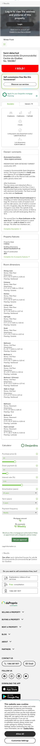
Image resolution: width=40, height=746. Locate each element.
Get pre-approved (20, 540)
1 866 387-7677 (13, 664)
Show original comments (12, 159)
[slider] (15, 462)
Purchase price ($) (9, 454)
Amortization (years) (10, 489)
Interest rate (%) (8, 477)
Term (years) (7, 499)
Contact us (7, 658)
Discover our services (20, 84)
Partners (6, 649)
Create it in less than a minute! (20, 32)
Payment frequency (10, 509)
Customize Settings (20, 740)
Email (31, 664)
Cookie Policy (29, 728)
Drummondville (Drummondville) (15, 559)
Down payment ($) (9, 466)
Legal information (8, 546)
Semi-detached (11, 53)
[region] (20, 723)
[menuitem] (20, 612)
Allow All (20, 734)
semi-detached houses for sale (22, 557)
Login (20, 24)
